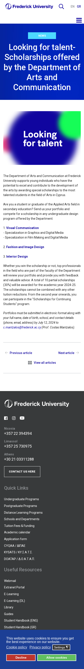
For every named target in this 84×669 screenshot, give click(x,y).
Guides (8, 614)
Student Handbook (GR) (20, 627)
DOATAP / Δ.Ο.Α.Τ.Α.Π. (19, 559)
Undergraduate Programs (21, 499)
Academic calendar (17, 532)
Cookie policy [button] (16, 647)
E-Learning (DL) (14, 600)
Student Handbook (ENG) (21, 620)
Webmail (10, 581)
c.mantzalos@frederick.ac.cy (22, 327)
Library (8, 607)
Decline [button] (21, 657)
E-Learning (11, 594)
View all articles (45, 362)
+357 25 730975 (18, 446)
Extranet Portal (14, 587)
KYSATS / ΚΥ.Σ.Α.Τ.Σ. (18, 552)
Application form (15, 539)
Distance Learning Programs (23, 512)
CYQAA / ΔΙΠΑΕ (14, 545)
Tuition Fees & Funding (19, 526)
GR (79, 6)
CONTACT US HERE (22, 471)
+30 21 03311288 (19, 459)
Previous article (21, 353)
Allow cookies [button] (56, 657)
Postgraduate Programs (20, 506)
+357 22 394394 (18, 433)
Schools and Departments (21, 519)
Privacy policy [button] (40, 647)
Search (61, 6)
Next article (66, 353)
